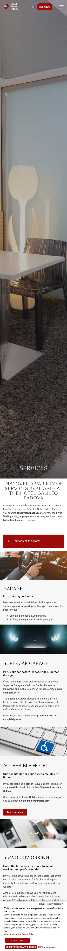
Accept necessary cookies (21, 947)
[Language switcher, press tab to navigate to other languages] (33, 7)
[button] (61, 6)
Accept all (17, 941)
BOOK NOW (44, 7)
